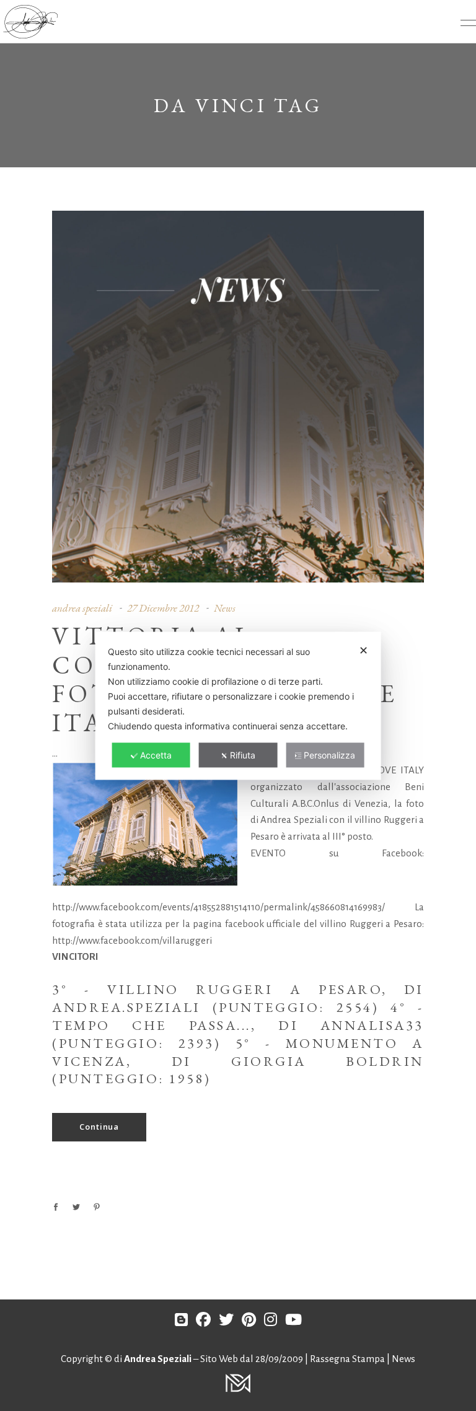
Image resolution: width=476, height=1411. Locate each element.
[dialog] (238, 705)
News (225, 608)
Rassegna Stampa (348, 1358)
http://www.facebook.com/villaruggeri (132, 940)
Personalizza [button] (329, 754)
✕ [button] (363, 649)
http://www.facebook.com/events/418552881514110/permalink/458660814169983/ (218, 907)
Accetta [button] (156, 754)
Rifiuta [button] (242, 754)
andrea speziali (82, 608)
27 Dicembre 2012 (163, 608)
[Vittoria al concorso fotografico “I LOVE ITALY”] (238, 396)
